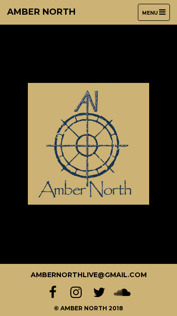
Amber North (41, 12)
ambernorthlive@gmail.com (89, 275)
